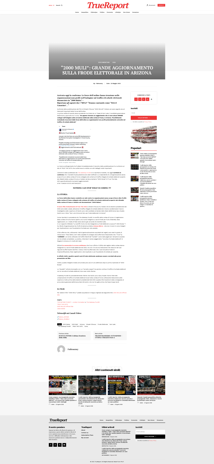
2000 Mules (66, 324)
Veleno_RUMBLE (64, 319)
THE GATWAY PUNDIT (64, 302)
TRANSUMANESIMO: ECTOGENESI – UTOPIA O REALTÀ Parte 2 (108, 337)
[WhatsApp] (147, 99)
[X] (140, 99)
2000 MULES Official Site (65, 306)
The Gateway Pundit (84, 172)
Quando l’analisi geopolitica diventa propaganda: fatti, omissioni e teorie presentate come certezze (148, 190)
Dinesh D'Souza (91, 324)
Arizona (82, 324)
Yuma (86, 326)
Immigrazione (105, 436)
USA (114, 62)
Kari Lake (112, 324)
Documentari (104, 62)
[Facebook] (136, 99)
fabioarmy (99, 83)
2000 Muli (75, 324)
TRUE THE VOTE (62, 304)
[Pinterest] (143, 99)
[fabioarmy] (61, 349)
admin (52, 404)
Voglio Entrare (143, 117)
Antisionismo (105, 455)
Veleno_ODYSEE (64, 317)
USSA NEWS (61, 308)
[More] (151, 99)
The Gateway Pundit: (93, 302)
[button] (59, 5)
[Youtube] (64, 445)
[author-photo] (50, 404)
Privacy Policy (147, 121)
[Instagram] (55, 445)
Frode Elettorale (103, 324)
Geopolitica (105, 446)
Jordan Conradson (79, 302)
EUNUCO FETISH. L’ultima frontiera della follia (72, 337)
